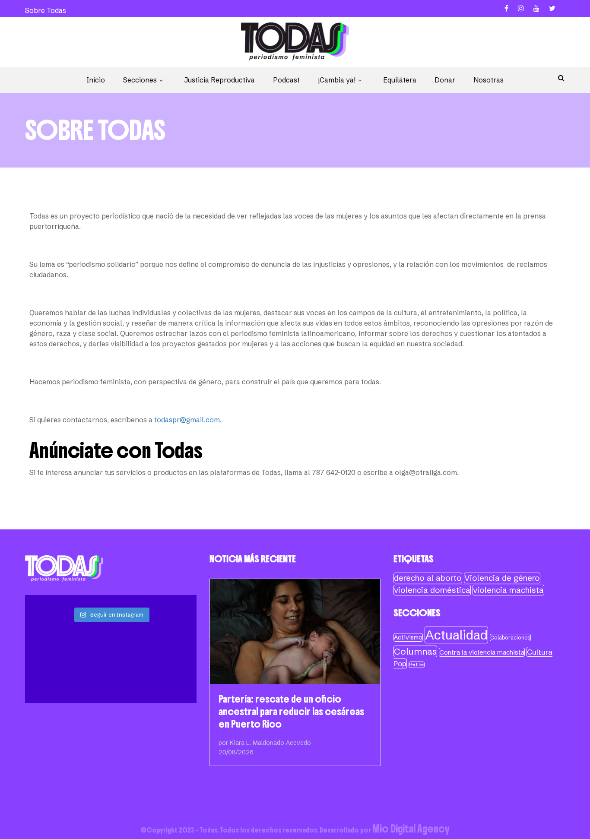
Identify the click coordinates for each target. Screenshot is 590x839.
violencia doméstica (432, 590)
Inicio (95, 80)
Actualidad (456, 635)
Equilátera (399, 80)
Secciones (140, 80)
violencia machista (508, 590)
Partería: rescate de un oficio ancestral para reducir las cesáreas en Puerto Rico (291, 711)
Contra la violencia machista (481, 652)
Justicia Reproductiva (219, 80)
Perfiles (416, 665)
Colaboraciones (510, 637)
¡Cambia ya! (336, 80)
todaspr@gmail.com (187, 419)
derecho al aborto (428, 578)
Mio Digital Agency (411, 828)
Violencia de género (502, 578)
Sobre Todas (45, 10)
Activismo (408, 637)
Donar (445, 80)
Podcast (286, 80)
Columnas (415, 651)
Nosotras (488, 80)
